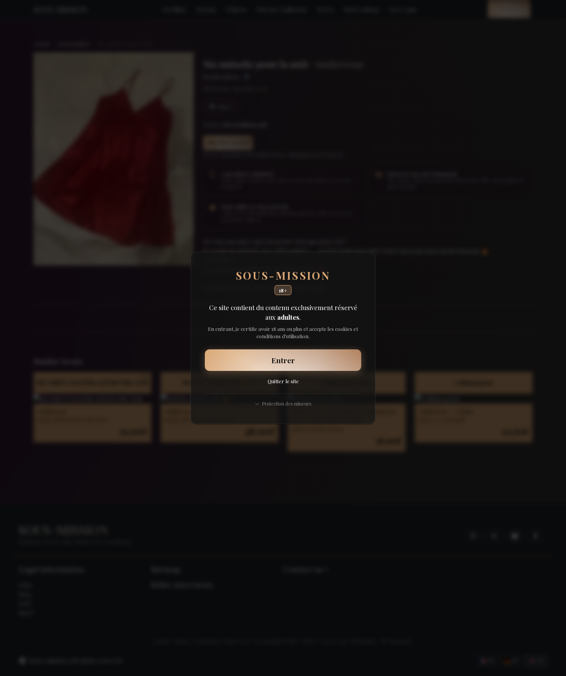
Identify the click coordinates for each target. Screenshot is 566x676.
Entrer (283, 360)
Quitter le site (283, 381)
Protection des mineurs (286, 403)
